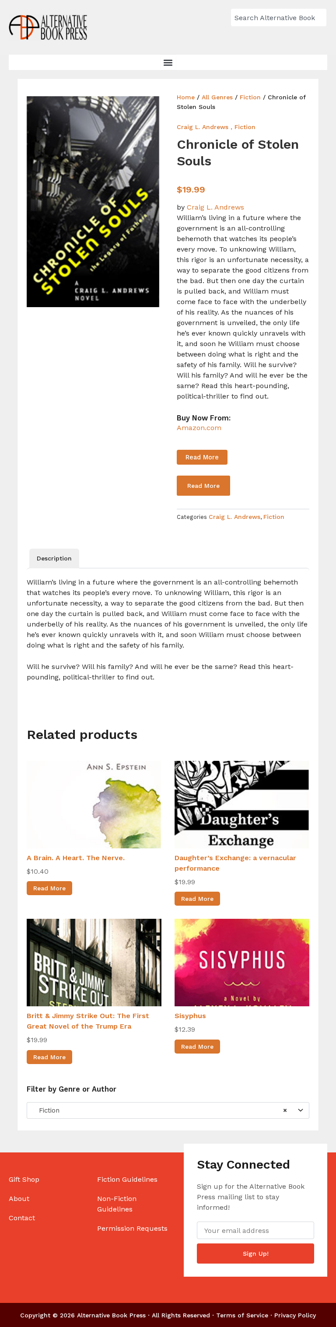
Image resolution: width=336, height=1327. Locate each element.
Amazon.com (199, 428)
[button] (168, 62)
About (19, 1198)
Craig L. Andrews (202, 126)
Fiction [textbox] (159, 1110)
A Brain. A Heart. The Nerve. (76, 858)
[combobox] (278, 17)
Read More (202, 457)
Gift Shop (24, 1179)
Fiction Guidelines (127, 1179)
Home (186, 97)
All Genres (217, 97)
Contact (22, 1218)
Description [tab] (54, 558)
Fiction (250, 97)
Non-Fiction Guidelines (116, 1203)
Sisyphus (190, 1016)
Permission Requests (132, 1228)
